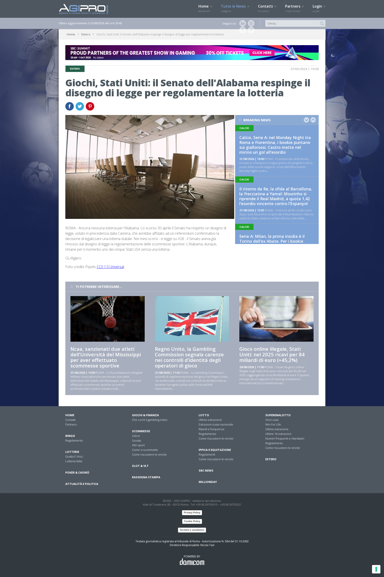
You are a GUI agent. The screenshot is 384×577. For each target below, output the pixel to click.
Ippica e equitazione (215, 450)
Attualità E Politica (81, 484)
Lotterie (72, 452)
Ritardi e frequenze (211, 429)
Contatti (266, 8)
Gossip (136, 440)
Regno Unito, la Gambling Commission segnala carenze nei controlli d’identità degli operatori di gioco (189, 357)
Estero (85, 34)
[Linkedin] (242, 23)
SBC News (206, 470)
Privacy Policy (192, 512)
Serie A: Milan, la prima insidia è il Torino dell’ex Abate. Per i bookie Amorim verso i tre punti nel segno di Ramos (275, 244)
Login (318, 8)
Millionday (208, 482)
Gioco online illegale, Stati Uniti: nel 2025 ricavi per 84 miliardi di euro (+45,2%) (272, 354)
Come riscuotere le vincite (149, 454)
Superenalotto (278, 415)
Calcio (136, 436)
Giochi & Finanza (145, 415)
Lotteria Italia (73, 461)
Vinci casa (271, 420)
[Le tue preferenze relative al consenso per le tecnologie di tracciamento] (376, 569)
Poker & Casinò (77, 472)
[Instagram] (250, 23)
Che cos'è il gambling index (149, 420)
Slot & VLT (140, 466)
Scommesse (141, 431)
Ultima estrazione (210, 420)
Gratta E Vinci (74, 456)
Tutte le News (234, 8)
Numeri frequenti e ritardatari (284, 438)
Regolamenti (207, 454)
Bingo (70, 436)
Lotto (204, 415)
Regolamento (74, 440)
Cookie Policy (192, 521)
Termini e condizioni (192, 529)
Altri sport (138, 445)
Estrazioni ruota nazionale (216, 424)
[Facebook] (242, 30)
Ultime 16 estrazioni (278, 434)
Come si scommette (145, 450)
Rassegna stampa (146, 477)
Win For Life (273, 424)
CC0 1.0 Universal (110, 266)
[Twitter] (250, 30)
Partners (293, 8)
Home (204, 8)
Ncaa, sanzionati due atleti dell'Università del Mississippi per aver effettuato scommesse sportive (105, 357)
